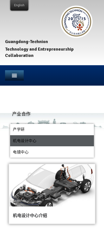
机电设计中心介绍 (30, 215)
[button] (14, 75)
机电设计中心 (24, 140)
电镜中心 (21, 152)
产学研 (19, 129)
